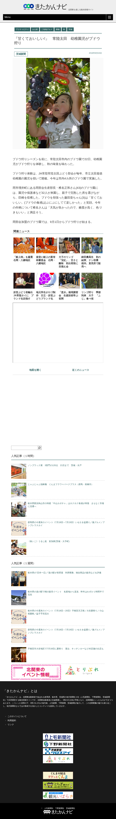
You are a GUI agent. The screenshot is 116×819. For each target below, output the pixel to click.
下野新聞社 (59, 808)
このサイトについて (17, 716)
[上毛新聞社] (58, 739)
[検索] (39, 448)
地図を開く (35, 370)
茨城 (70, 29)
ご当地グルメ (46, 29)
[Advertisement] (58, 405)
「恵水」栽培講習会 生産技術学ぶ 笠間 (70, 295)
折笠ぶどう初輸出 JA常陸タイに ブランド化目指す (24, 295)
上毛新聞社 (48, 808)
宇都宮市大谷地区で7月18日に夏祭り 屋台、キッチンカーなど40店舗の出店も (66, 648)
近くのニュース (80, 370)
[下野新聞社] (58, 747)
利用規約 (12, 720)
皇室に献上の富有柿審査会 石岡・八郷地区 (45, 260)
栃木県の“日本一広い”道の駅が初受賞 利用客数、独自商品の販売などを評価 (64, 572)
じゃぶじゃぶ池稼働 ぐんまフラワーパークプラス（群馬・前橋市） (60, 484)
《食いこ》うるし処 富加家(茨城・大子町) (48, 541)
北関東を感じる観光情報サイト (81, 10)
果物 (58, 29)
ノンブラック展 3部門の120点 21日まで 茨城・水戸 (55, 465)
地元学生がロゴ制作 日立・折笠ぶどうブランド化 (45, 295)
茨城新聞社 (70, 808)
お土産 (35, 29)
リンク (11, 724)
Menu (8, 17)
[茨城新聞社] (58, 754)
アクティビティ (22, 29)
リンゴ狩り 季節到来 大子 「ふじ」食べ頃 (91, 295)
